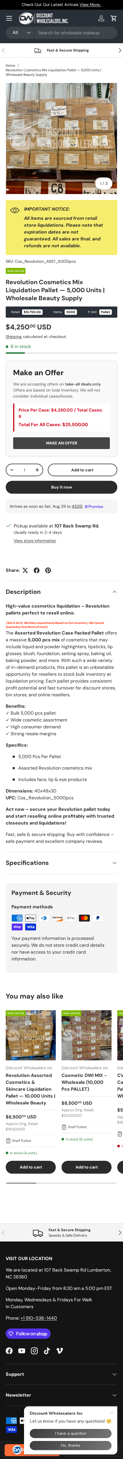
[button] (114, 18)
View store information (35, 540)
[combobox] (61, 33)
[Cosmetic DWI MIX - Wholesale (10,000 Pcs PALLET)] (86, 1035)
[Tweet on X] (25, 570)
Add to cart (82, 470)
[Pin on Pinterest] (48, 570)
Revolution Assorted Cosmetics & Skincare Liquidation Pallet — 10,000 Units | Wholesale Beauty (30, 1089)
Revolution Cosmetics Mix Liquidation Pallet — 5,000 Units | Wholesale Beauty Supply (53, 72)
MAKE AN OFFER (61, 443)
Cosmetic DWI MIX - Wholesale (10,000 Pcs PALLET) (84, 1082)
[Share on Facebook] (36, 570)
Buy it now (61, 487)
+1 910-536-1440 (39, 1318)
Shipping (14, 336)
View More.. (90, 4)
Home (10, 65)
